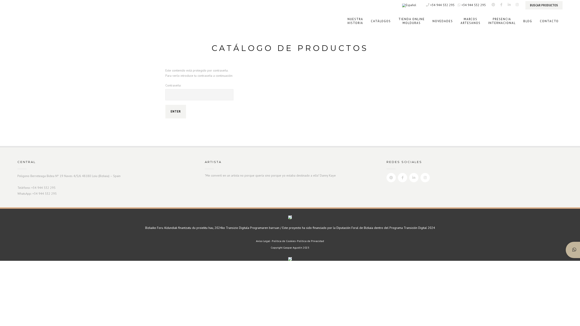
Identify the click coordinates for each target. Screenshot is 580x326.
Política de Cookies (284, 241)
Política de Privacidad (310, 241)
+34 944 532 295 (441, 5)
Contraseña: (173, 85)
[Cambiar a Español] (409, 5)
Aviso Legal (263, 241)
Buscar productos (544, 5)
